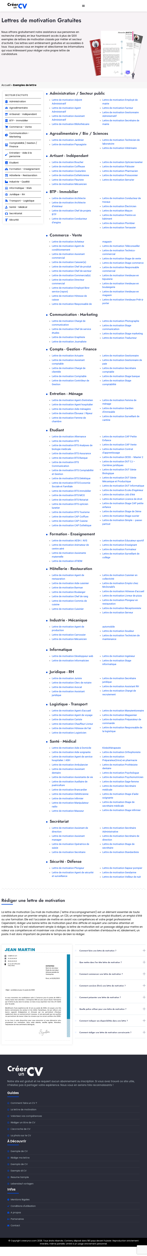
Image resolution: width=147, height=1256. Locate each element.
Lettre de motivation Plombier (118, 223)
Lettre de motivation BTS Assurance (71, 453)
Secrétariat (59, 821)
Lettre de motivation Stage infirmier (121, 810)
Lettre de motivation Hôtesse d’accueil (123, 591)
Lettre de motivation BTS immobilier (71, 490)
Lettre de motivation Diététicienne (70, 794)
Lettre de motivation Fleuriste (68, 179)
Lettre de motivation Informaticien (70, 660)
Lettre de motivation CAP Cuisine (70, 520)
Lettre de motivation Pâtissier (118, 166)
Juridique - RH (62, 672)
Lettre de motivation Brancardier (69, 789)
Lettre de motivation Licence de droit (122, 499)
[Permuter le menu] (83, 5)
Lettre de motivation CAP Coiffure (70, 516)
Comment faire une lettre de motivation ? (97, 950)
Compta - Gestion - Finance (73, 349)
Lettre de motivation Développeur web (72, 656)
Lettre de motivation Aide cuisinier (70, 583)
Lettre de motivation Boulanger (68, 592)
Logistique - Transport (68, 704)
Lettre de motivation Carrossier (69, 634)
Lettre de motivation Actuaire (67, 355)
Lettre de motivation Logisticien (69, 732)
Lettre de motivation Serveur (117, 612)
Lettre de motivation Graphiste (68, 337)
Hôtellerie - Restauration (71, 568)
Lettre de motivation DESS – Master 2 (122, 457)
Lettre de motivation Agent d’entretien (72, 400)
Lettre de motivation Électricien (119, 206)
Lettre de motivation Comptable (69, 376)
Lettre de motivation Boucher (67, 162)
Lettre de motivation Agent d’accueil (71, 710)
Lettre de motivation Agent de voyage (72, 715)
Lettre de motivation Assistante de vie (72, 777)
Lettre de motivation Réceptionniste (121, 608)
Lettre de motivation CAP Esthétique (71, 525)
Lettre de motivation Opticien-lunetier (122, 162)
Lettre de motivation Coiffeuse (68, 166)
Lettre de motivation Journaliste (69, 341)
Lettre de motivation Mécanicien (69, 184)
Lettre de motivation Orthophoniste (121, 752)
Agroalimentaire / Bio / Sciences (79, 133)
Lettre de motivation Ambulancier (70, 764)
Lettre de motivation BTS (65, 441)
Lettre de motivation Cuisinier (68, 608)
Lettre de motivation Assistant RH (120, 686)
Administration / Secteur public (77, 93)
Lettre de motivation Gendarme (119, 872)
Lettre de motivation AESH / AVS (69, 540)
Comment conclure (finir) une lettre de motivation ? (102, 985)
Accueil (5, 85)
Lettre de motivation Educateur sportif (123, 540)
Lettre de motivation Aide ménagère (71, 409)
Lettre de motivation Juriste (67, 678)
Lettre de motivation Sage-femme (120, 781)
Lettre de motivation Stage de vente (121, 258)
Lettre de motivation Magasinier (119, 715)
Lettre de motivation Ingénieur (118, 656)
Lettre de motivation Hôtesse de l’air (71, 728)
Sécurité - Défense (66, 861)
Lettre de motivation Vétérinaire (119, 148)
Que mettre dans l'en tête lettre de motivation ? (100, 962)
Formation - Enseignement (72, 534)
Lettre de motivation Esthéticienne (70, 175)
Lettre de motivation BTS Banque (70, 457)
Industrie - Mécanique (68, 620)
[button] (110, 952)
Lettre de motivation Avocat (67, 687)
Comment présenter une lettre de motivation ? (100, 997)
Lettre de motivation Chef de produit (71, 266)
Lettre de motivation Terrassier (119, 227)
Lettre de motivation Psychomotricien (122, 777)
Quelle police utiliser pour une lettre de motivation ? (102, 1009)
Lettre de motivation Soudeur (118, 631)
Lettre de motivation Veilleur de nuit (121, 876)
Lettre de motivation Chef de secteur (71, 270)
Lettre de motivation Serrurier (118, 179)
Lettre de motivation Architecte (69, 198)
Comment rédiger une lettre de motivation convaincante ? (105, 1032)
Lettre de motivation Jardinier (68, 139)
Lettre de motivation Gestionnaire (120, 355)
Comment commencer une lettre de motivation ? (101, 974)
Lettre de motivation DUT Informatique (123, 485)
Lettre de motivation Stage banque (121, 376)
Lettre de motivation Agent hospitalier (72, 404)
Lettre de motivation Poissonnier (120, 175)
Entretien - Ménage (66, 393)
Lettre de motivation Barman (67, 587)
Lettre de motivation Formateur (119, 549)
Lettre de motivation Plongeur (68, 868)
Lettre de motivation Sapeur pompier (122, 868)
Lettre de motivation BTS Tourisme (71, 512)
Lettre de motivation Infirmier (67, 798)
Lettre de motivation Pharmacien (120, 170)
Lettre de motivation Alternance (69, 436)
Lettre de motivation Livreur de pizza (122, 595)
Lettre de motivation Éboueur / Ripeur (72, 413)
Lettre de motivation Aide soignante (71, 752)
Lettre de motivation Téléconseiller (121, 246)
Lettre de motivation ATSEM (67, 561)
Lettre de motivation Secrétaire (68, 852)
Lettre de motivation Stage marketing (122, 333)
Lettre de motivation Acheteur (68, 241)
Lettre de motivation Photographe (120, 321)
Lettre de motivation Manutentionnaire (123, 710)
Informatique (61, 649)
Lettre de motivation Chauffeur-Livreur (72, 723)
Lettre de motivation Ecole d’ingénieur (122, 490)
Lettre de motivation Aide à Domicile (71, 747)
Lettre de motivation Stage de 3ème (121, 511)
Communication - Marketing (74, 314)
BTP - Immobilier (64, 191)
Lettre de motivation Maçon (117, 210)
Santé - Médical (63, 741)
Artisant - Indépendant (69, 155)
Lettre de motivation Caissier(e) (69, 262)
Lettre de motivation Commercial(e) (71, 275)
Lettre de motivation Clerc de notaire (71, 682)
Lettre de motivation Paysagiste (69, 144)
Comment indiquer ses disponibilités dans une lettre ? (103, 1020)
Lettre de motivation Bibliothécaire (70, 124)
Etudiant (57, 430)
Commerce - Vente (66, 235)
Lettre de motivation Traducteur (119, 337)
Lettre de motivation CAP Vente (119, 444)
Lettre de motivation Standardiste (120, 852)
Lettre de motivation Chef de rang (70, 596)
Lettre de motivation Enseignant (119, 544)
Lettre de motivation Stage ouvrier (120, 515)
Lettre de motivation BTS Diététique (71, 478)
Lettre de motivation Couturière (69, 170)
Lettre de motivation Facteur (117, 107)
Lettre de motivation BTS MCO (68, 495)
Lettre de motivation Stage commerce (123, 262)
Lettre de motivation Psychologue (120, 772)
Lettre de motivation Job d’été (118, 494)
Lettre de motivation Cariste (67, 719)
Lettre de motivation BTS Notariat (70, 499)
